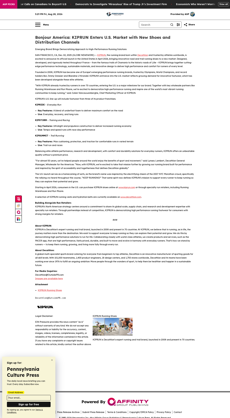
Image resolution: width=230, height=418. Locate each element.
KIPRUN (101, 55)
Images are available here (49, 278)
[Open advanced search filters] (178, 25)
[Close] (52, 360)
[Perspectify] (18, 205)
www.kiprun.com (126, 187)
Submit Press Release (93, 412)
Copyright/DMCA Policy (141, 412)
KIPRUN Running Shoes (50, 290)
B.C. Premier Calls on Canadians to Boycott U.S (37, 4)
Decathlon (142, 55)
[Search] (172, 25)
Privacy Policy (164, 412)
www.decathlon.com (130, 197)
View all (223, 4)
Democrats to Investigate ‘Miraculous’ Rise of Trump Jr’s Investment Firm (121, 4)
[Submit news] (18, 199)
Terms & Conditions (117, 412)
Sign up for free (29, 404)
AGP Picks (9, 4)
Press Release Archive (68, 412)
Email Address (15, 392)
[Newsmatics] (18, 219)
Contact (178, 412)
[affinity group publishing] (18, 212)
